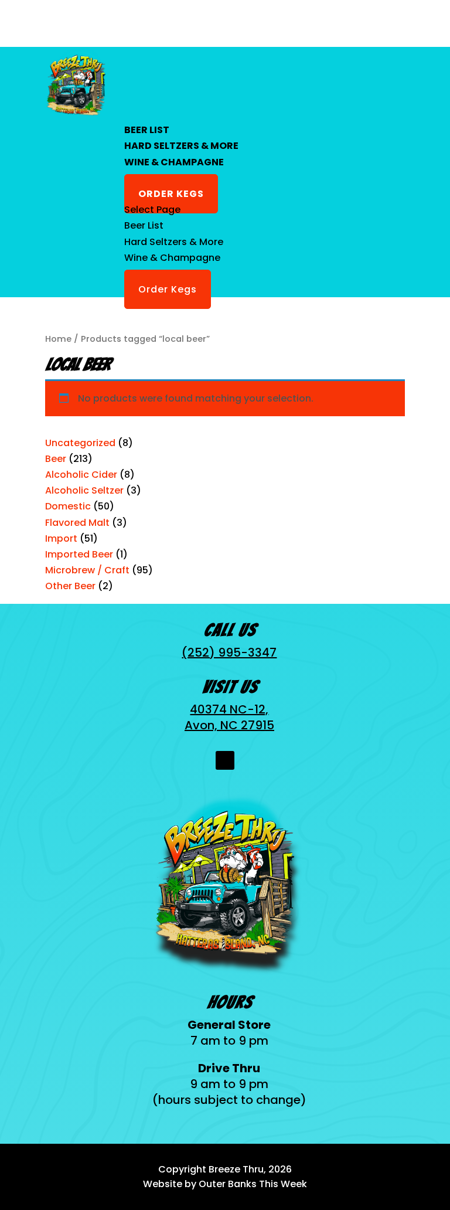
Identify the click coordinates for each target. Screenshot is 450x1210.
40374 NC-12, (229, 709)
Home (58, 339)
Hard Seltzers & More (181, 145)
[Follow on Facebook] (225, 760)
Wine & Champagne (174, 162)
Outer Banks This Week (253, 1184)
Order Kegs (171, 193)
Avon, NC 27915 (229, 725)
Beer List (146, 130)
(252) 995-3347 (229, 652)
